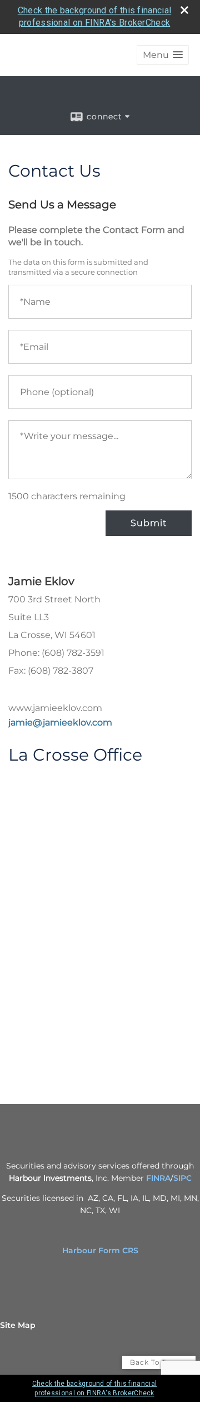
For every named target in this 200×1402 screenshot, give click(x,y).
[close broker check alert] (184, 10)
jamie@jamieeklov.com (60, 722)
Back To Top (153, 1362)
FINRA (158, 1178)
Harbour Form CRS (100, 1250)
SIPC (182, 1178)
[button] (163, 55)
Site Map (18, 1325)
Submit (149, 523)
